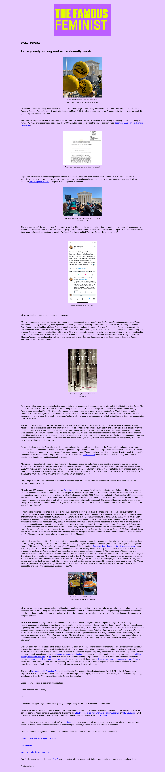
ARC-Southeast (128, 713)
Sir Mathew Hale (71, 490)
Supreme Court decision (103, 546)
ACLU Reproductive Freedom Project (36, 752)
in (125, 546)
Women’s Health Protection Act (44, 671)
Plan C (55, 759)
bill (50, 657)
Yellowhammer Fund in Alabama (105, 713)
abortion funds (69, 722)
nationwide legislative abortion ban (67, 654)
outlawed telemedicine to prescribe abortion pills (48, 659)
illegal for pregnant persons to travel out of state (118, 659)
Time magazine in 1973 (39, 182)
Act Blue (103, 715)
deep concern (89, 455)
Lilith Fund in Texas (83, 713)
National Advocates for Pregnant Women (38, 738)
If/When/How (26, 745)
